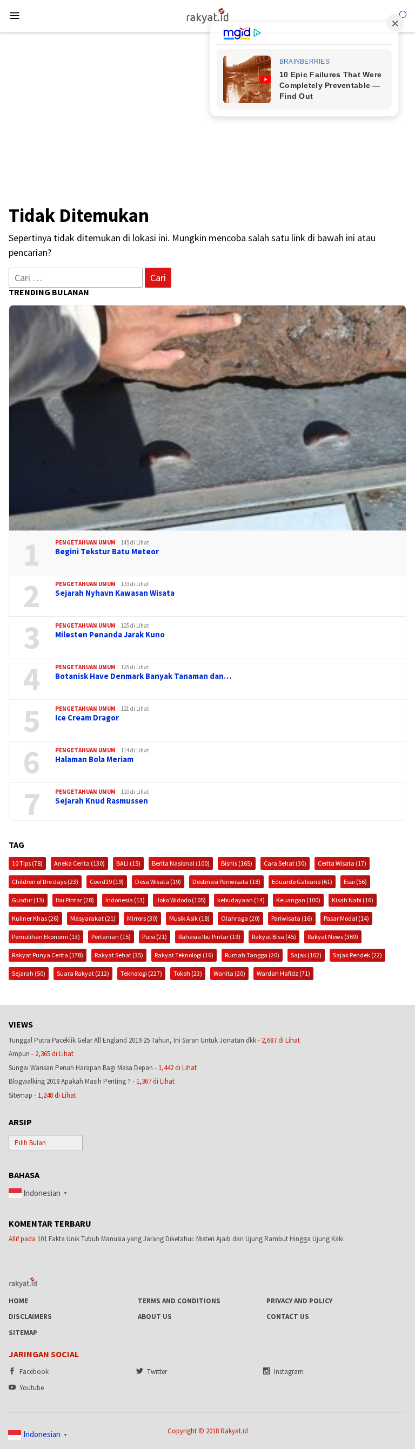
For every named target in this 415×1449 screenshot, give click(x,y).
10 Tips (27, 863)
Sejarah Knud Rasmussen (101, 801)
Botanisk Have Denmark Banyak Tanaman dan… (143, 676)
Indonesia (125, 900)
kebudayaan (241, 900)
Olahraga (240, 918)
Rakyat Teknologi (184, 955)
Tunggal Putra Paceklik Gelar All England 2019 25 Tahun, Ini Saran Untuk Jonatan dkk (132, 1040)
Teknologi (141, 973)
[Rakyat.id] (207, 15)
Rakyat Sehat (119, 955)
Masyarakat (93, 918)
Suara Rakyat (83, 973)
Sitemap (20, 1095)
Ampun (19, 1053)
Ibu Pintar (75, 900)
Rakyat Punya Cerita (47, 955)
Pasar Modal (346, 918)
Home (18, 1300)
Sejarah (28, 973)
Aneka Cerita (79, 863)
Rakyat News (332, 937)
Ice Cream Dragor (87, 718)
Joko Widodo (181, 900)
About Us (155, 1316)
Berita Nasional (181, 863)
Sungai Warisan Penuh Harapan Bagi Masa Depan (81, 1067)
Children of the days (45, 881)
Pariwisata (291, 918)
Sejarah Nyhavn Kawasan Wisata (115, 593)
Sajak (306, 955)
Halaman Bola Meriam (94, 759)
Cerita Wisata (342, 863)
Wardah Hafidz (283, 973)
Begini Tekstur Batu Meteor (107, 551)
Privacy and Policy (299, 1300)
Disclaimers (30, 1316)
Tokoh (187, 973)
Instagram (289, 1371)
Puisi (154, 937)
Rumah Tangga (252, 955)
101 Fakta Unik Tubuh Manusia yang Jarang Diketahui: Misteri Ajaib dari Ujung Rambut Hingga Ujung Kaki (190, 1238)
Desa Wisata (158, 881)
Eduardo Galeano (302, 881)
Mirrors (142, 918)
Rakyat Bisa (274, 937)
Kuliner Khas (35, 918)
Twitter (157, 1371)
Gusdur (28, 900)
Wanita (229, 973)
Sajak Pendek (357, 955)
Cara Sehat (285, 863)
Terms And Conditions (179, 1300)
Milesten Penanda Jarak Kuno (110, 635)
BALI (128, 863)
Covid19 (107, 881)
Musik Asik (189, 918)
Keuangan (298, 900)
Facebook (34, 1371)
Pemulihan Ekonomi (46, 937)
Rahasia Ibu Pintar (209, 937)
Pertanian (111, 937)
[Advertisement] (207, 112)
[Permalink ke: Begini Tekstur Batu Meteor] (207, 417)
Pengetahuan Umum (85, 542)
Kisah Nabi (352, 900)
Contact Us (287, 1316)
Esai (355, 881)
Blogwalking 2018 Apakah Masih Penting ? (70, 1081)
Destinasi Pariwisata (226, 881)
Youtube (31, 1387)
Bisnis (236, 863)
